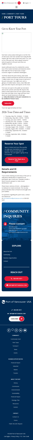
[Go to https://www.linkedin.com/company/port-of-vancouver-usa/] (20, 330)
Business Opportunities (10, 258)
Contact (6, 261)
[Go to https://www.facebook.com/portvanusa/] (9, 330)
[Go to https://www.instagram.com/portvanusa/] (16, 330)
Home (3, 14)
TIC (21, 436)
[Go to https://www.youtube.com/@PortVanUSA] (25, 330)
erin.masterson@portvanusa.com (12, 198)
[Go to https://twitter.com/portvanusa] (13, 330)
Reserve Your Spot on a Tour (16, 160)
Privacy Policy (15, 436)
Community (11, 14)
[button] (16, 278)
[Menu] (16, 7)
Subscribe (8, 103)
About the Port (8, 251)
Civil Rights (7, 436)
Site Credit (26, 436)
